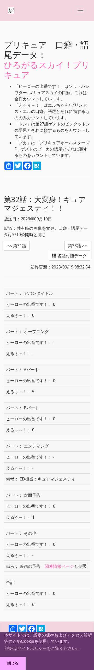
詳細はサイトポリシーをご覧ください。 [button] (42, 648)
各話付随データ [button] (71, 256)
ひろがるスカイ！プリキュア (47, 69)
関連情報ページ (59, 566)
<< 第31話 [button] (16, 246)
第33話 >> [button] (77, 246)
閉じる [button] (12, 663)
